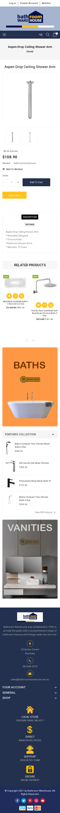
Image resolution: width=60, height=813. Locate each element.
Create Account (29, 3)
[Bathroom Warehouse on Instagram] (36, 800)
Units (5, 175)
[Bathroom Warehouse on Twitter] (24, 800)
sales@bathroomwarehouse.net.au (30, 679)
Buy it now (14, 195)
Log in (12, 3)
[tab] (29, 217)
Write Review (11, 151)
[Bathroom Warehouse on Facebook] (17, 800)
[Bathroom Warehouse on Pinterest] (30, 800)
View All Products (46, 512)
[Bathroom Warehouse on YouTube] (42, 800)
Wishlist (46, 3)
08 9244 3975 (30, 666)
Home (30, 51)
